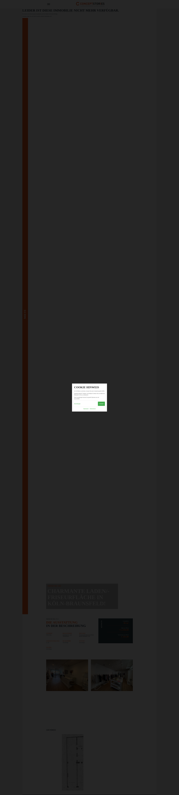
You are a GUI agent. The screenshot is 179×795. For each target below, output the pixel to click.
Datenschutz (93, 408)
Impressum (86, 408)
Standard (101, 403)
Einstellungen (77, 403)
